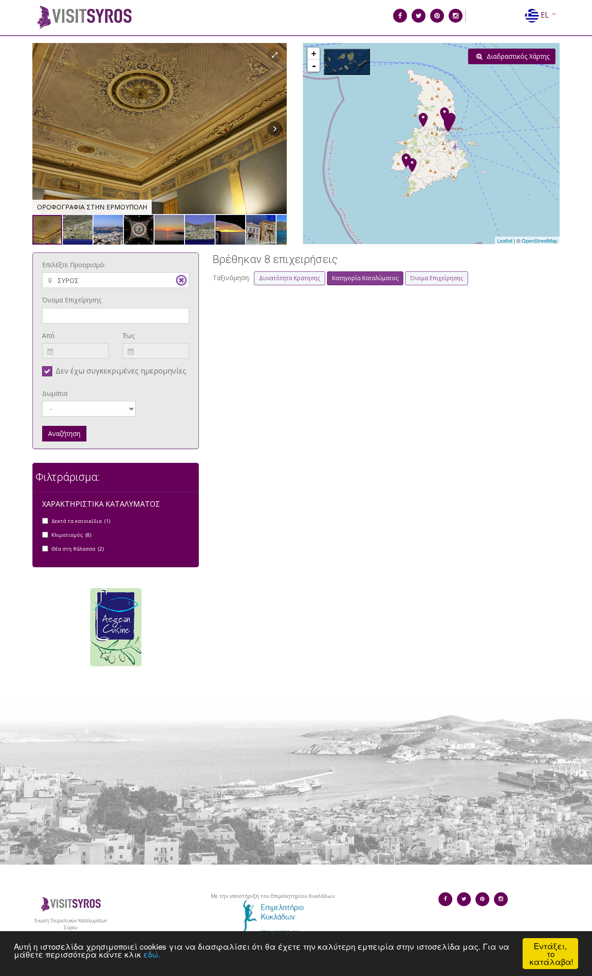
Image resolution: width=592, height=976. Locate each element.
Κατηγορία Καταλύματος (365, 278)
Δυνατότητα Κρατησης (289, 278)
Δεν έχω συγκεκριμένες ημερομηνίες (121, 371)
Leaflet (504, 240)
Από (48, 335)
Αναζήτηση (64, 433)
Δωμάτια (55, 393)
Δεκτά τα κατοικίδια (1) (80, 520)
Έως (129, 335)
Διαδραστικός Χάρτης (517, 56)
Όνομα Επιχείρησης (71, 299)
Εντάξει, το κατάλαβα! (552, 953)
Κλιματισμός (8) (71, 534)
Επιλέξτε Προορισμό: (73, 264)
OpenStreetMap (539, 240)
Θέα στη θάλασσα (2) (77, 548)
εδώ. (151, 954)
